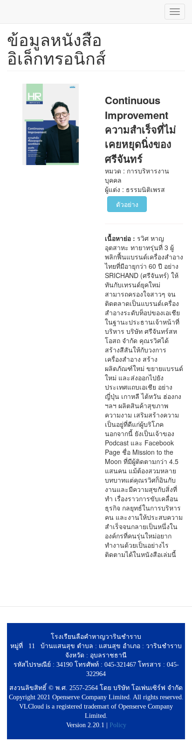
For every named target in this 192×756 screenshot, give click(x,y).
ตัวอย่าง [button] (127, 204)
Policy (118, 725)
